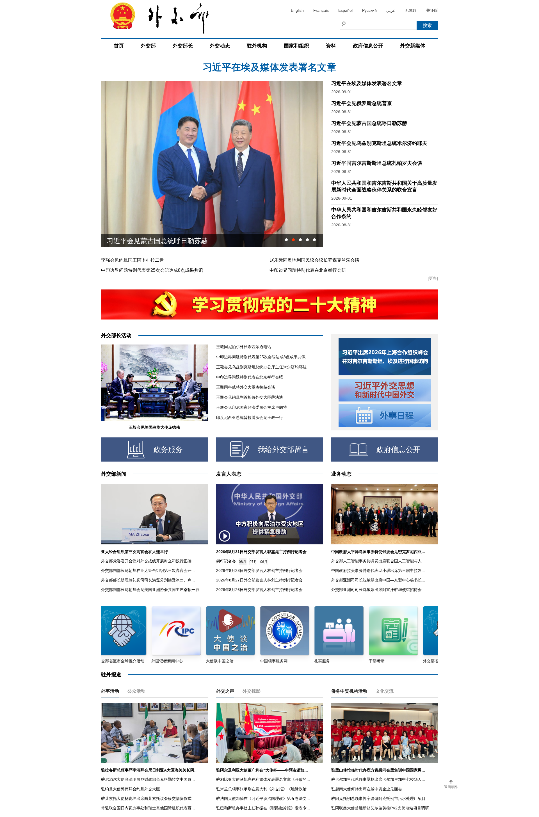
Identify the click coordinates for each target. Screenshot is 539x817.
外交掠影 (252, 691)
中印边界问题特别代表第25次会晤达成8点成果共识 (152, 270)
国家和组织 (296, 46)
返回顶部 (451, 787)
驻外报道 (111, 674)
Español (345, 10)
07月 (253, 562)
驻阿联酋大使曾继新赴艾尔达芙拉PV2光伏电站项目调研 (380, 808)
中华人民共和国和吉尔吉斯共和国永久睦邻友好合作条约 (269, 67)
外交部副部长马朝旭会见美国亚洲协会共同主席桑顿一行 (150, 589)
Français (321, 10)
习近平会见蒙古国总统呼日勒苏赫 (369, 123)
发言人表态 (228, 474)
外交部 (148, 46)
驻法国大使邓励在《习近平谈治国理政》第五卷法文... (263, 798)
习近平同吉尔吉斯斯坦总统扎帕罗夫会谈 (376, 163)
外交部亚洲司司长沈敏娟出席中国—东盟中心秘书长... (378, 580)
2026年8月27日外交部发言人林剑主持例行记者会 (259, 580)
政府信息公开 (368, 46)
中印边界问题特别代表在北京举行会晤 (308, 270)
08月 (242, 562)
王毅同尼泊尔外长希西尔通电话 (243, 346)
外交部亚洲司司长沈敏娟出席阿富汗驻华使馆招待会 (376, 589)
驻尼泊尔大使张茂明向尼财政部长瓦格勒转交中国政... (148, 779)
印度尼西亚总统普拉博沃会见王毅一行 (249, 417)
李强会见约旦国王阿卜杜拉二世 (132, 260)
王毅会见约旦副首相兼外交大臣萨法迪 (249, 397)
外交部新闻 (113, 474)
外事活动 (110, 691)
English (297, 10)
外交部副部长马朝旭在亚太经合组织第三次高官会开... (148, 570)
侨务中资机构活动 (349, 691)
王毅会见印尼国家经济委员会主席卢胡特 (251, 407)
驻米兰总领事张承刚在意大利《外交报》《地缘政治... (263, 789)
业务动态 (341, 474)
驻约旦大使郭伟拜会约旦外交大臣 (130, 789)
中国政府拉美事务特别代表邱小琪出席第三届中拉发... (378, 570)
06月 (264, 562)
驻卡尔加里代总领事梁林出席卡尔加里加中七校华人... (378, 779)
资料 (331, 46)
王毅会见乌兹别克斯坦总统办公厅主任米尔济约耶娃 (261, 367)
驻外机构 (257, 46)
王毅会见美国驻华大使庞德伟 (154, 427)
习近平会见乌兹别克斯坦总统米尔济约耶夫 (171, 240)
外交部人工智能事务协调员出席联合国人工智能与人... (378, 561)
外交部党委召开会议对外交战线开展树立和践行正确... (148, 561)
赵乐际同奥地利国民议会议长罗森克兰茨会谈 (314, 260)
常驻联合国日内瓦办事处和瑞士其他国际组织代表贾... (148, 808)
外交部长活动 (116, 335)
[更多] (433, 278)
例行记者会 (226, 561)
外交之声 (225, 691)
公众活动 (136, 691)
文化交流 (385, 691)
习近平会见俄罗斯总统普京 (361, 103)
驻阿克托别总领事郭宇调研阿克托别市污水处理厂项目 (378, 798)
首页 (119, 46)
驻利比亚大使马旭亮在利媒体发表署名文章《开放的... (263, 779)
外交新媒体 (412, 46)
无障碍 (411, 10)
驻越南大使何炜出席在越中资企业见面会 (366, 789)
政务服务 (168, 449)
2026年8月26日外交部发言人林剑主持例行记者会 (259, 589)
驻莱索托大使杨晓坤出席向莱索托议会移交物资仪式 (146, 798)
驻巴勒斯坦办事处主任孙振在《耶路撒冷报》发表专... (263, 808)
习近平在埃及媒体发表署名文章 (366, 83)
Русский (369, 10)
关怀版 (432, 10)
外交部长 (183, 46)
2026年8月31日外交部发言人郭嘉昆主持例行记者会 (261, 551)
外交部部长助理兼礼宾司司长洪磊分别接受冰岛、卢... (148, 580)
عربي (390, 10)
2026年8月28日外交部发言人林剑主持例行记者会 (259, 570)
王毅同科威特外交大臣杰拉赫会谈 (245, 387)
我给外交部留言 (283, 449)
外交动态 (220, 46)
